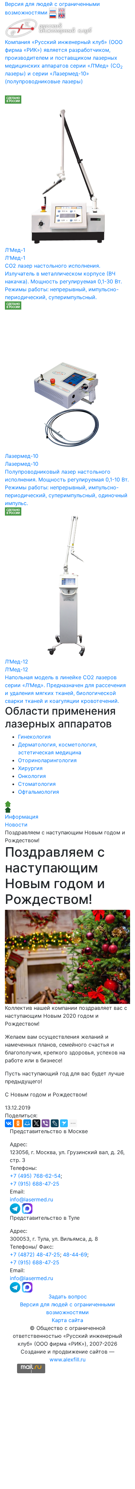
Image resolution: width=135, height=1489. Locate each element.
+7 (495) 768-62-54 (35, 1176)
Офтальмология (38, 791)
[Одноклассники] (18, 1123)
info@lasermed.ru (31, 1199)
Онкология (32, 776)
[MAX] (27, 1208)
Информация (21, 816)
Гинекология (34, 736)
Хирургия (30, 768)
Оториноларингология (47, 760)
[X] (36, 1123)
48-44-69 (75, 1254)
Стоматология (37, 784)
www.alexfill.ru (67, 1359)
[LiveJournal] (55, 1123)
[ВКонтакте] (9, 1123)
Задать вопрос (67, 1296)
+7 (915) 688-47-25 (34, 1183)
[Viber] (45, 1123)
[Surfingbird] (64, 1123)
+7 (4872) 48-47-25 (35, 1254)
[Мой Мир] (27, 1123)
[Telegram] (16, 1208)
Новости (16, 824)
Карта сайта (67, 1320)
